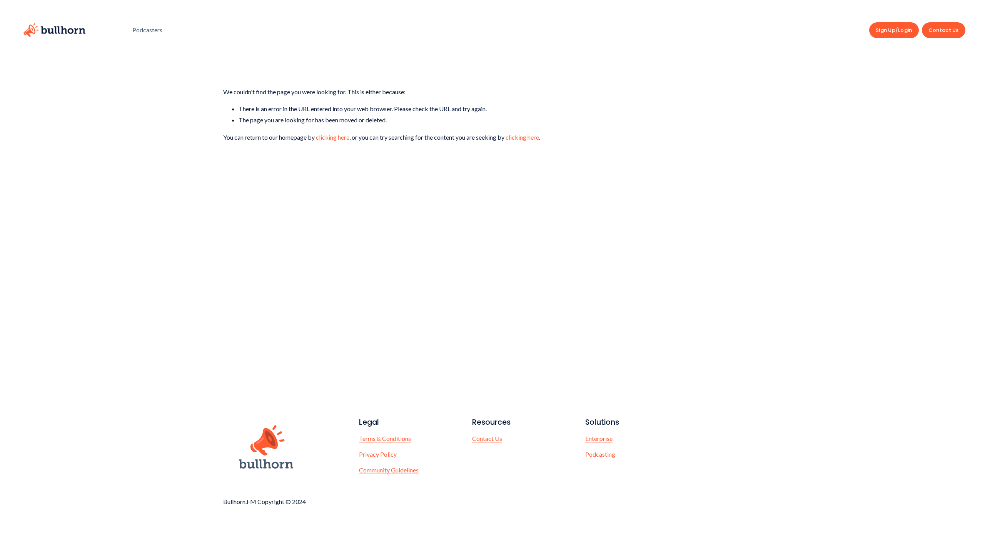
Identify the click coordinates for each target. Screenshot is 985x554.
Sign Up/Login (894, 30)
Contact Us (943, 30)
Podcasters (147, 29)
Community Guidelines (389, 470)
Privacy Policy (378, 454)
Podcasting (600, 454)
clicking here (332, 137)
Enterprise (599, 438)
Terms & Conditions (385, 438)
